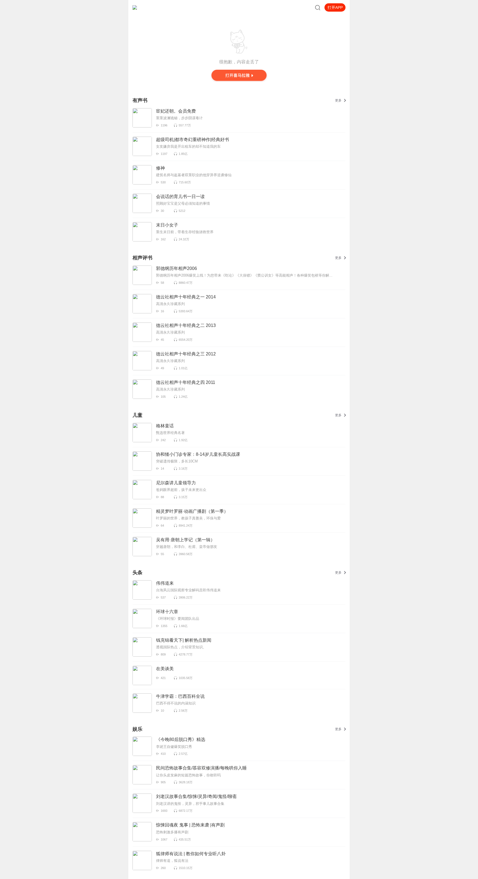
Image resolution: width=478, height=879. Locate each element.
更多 (338, 100)
